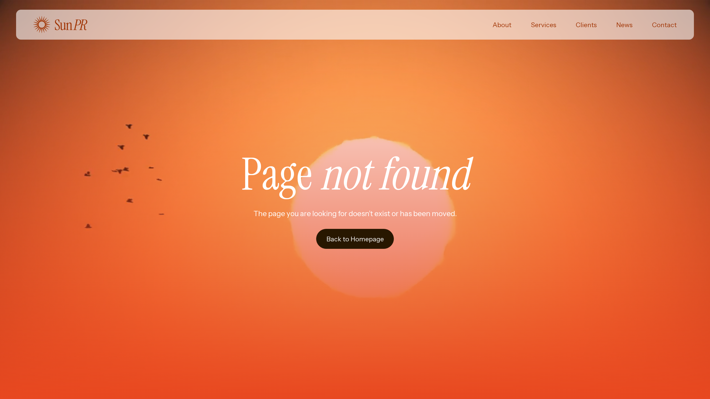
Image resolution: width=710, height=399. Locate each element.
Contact (664, 25)
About (502, 25)
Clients (586, 25)
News (624, 25)
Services (543, 25)
